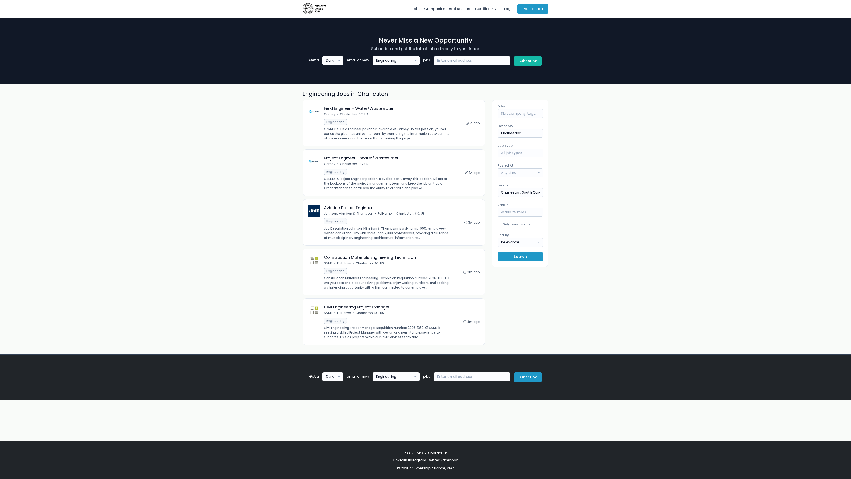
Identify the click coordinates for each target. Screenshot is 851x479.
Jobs (416, 8)
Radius (503, 205)
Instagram (417, 460)
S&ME (328, 263)
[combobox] (332, 60)
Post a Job (533, 8)
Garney (329, 114)
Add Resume (460, 8)
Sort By (503, 235)
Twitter (433, 460)
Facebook (449, 460)
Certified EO (485, 8)
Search (520, 256)
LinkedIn (400, 460)
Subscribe (528, 60)
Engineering (335, 122)
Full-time (385, 213)
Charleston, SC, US (354, 114)
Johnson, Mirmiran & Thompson (348, 213)
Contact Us (438, 453)
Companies (434, 8)
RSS (407, 453)
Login (509, 8)
